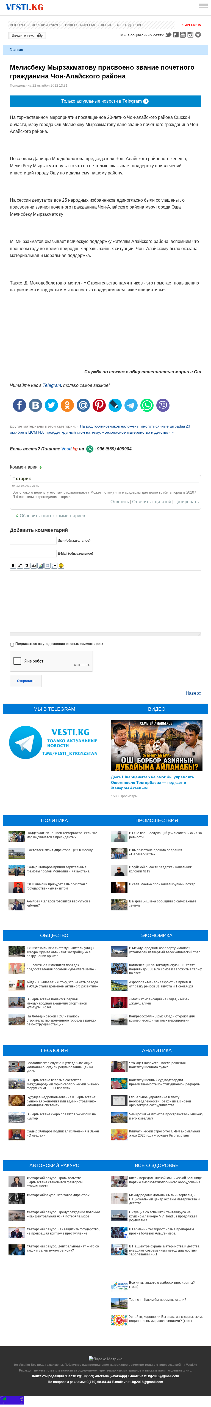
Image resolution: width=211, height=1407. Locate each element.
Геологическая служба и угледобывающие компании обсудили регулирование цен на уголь (60, 1067)
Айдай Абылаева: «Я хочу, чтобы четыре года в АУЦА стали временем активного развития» (62, 984)
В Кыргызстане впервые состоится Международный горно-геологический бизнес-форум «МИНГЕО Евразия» (63, 1084)
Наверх (193, 693)
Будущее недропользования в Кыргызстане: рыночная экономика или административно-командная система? (61, 1101)
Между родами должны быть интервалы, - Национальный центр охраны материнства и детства (164, 1199)
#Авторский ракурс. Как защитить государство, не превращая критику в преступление (63, 1231)
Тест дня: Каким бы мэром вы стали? (157, 1300)
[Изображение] (40, 566)
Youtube (183, 35)
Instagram (191, 35)
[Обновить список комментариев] (41, 467)
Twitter (168, 35)
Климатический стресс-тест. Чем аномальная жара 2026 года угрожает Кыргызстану (164, 1133)
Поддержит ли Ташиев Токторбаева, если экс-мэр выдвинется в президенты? (62, 835)
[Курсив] (20, 566)
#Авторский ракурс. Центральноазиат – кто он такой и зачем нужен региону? (63, 1248)
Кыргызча (191, 25)
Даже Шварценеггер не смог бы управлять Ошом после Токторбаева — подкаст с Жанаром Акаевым (152, 782)
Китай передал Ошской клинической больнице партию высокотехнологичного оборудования (165, 1180)
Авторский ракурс (45, 25)
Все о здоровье (130, 25)
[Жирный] (13, 566)
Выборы (17, 25)
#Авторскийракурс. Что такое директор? (58, 1195)
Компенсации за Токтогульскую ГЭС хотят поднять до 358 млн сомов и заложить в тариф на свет (165, 969)
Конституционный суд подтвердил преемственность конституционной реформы (165, 1082)
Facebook (176, 35)
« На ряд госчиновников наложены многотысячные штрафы (131, 426)
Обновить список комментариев (52, 515)
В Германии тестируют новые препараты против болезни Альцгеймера (161, 1231)
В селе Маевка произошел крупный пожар (162, 884)
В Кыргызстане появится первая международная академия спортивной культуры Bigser (57, 1003)
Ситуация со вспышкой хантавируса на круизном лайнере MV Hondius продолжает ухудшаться (163, 1216)
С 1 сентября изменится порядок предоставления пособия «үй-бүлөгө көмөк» (61, 967)
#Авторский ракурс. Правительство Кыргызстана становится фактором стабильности (54, 1182)
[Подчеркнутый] (27, 566)
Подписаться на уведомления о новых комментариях (59, 644)
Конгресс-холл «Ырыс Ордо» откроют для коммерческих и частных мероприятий (162, 1018)
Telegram (199, 35)
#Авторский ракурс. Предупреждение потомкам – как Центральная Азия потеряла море (64, 1214)
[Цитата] (47, 566)
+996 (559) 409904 (113, 449)
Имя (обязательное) (74, 541)
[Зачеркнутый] (33, 566)
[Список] (54, 566)
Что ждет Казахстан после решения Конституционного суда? (157, 1065)
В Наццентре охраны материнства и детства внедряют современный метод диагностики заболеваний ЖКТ (164, 1250)
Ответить (119, 502)
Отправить (25, 681)
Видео (71, 25)
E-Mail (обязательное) (75, 553)
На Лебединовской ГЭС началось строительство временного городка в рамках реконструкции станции (61, 1020)
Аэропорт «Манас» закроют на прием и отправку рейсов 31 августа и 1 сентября (161, 984)
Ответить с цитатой (151, 502)
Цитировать (186, 502)
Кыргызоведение (96, 25)
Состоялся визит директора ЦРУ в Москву (60, 850)
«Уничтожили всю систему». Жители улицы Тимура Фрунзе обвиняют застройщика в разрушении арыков (60, 952)
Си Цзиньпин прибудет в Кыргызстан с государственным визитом (57, 886)
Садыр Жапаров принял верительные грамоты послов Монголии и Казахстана (58, 869)
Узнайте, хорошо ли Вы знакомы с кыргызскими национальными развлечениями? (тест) (166, 1319)
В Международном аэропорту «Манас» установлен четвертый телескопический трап (165, 950)
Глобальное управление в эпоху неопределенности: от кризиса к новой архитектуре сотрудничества (160, 1101)
